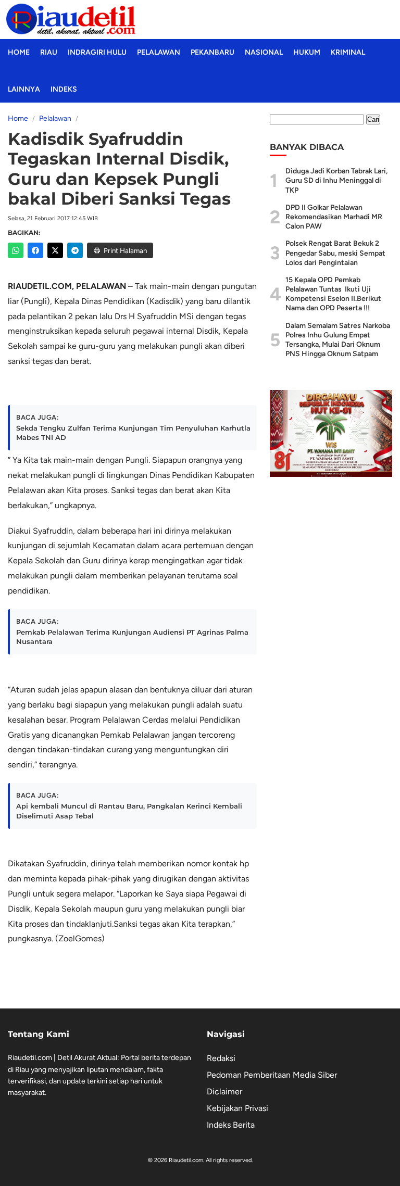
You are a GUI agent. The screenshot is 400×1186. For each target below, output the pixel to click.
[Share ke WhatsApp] (15, 250)
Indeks (64, 89)
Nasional (264, 52)
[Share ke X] (55, 250)
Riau (48, 52)
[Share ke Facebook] (35, 250)
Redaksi (221, 1058)
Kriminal (348, 52)
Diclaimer (224, 1091)
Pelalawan (158, 52)
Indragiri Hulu (97, 52)
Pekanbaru (212, 52)
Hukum (306, 52)
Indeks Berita (231, 1125)
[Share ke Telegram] (75, 250)
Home (19, 52)
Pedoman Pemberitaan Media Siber (272, 1075)
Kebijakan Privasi (237, 1108)
